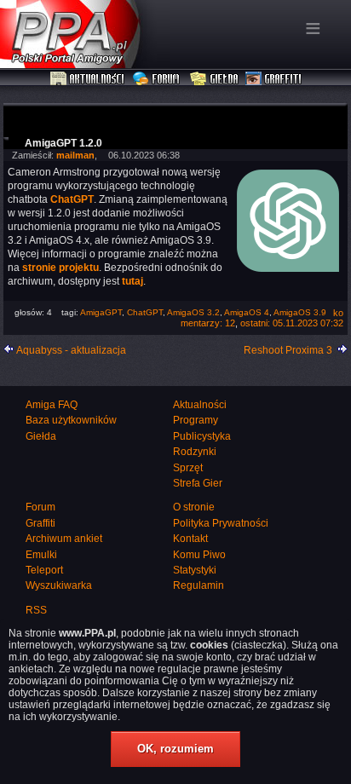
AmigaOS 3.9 (299, 312)
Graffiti (273, 79)
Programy (195, 420)
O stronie (194, 507)
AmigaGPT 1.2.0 (63, 143)
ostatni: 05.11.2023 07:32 (291, 323)
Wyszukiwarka (59, 585)
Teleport (44, 570)
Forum (158, 79)
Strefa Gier (197, 483)
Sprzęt (188, 468)
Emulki (41, 555)
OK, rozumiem (175, 748)
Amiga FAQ (52, 405)
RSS (36, 610)
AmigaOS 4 (246, 312)
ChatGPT (145, 312)
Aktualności (88, 79)
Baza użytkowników (71, 420)
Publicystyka (202, 436)
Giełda (214, 79)
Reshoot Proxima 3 (288, 350)
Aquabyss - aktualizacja (71, 350)
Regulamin (198, 585)
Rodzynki (194, 452)
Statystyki (194, 570)
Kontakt (190, 539)
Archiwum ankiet (64, 539)
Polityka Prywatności (220, 523)
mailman (75, 155)
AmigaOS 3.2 (193, 312)
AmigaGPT (101, 312)
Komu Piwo (199, 555)
